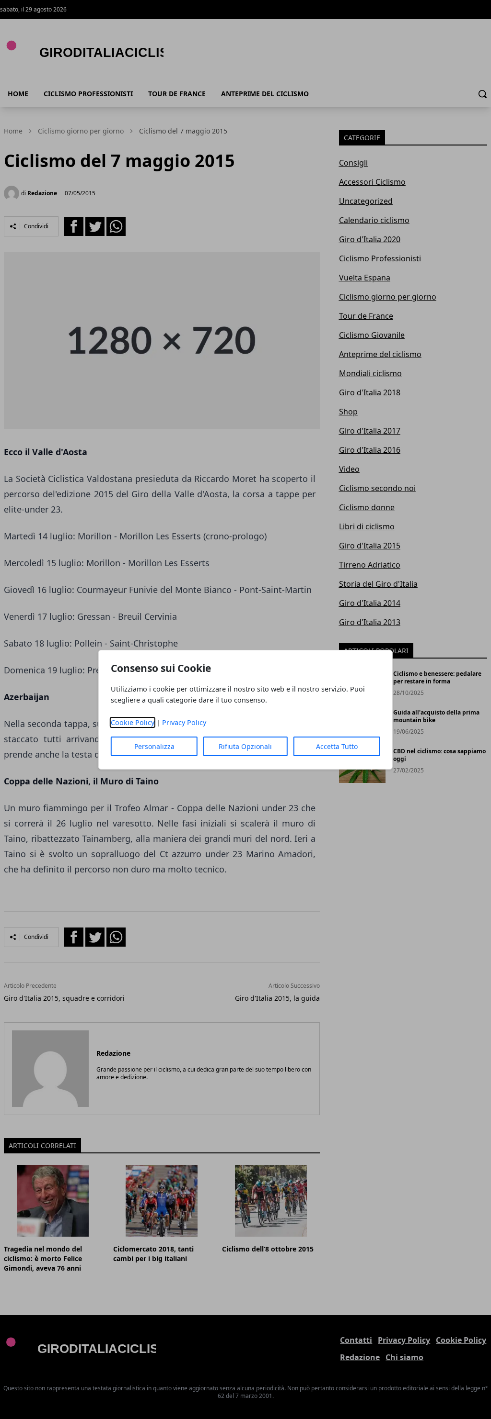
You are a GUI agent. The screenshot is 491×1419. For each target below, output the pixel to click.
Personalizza (154, 746)
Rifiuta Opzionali (245, 746)
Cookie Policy (132, 722)
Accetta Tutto (337, 746)
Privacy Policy (184, 722)
